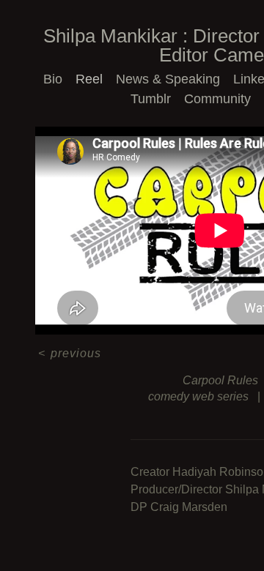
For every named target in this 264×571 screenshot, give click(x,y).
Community (217, 99)
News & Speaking (168, 79)
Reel (89, 79)
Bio (52, 79)
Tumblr (151, 99)
